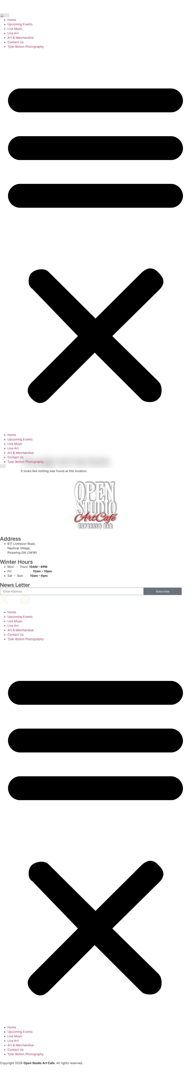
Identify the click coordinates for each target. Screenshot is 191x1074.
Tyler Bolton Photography (25, 46)
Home (11, 20)
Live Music (14, 29)
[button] (95, 241)
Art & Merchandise (20, 37)
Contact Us (15, 42)
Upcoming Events (19, 24)
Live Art (13, 33)
